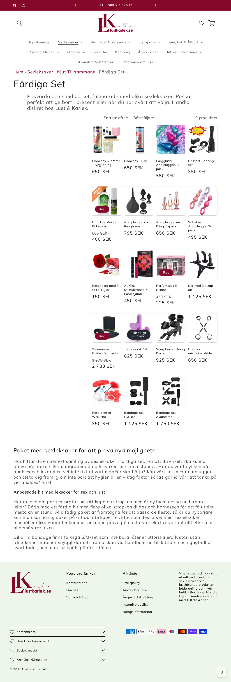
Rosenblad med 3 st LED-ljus (105, 288)
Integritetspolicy (135, 604)
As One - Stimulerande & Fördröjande (136, 290)
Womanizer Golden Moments (105, 351)
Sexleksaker (40, 72)
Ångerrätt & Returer (139, 597)
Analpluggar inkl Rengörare (136, 224)
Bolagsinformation (137, 612)
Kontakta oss (76, 583)
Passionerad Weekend (101, 415)
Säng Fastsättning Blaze (170, 351)
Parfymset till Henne (166, 288)
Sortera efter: (116, 117)
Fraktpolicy (131, 583)
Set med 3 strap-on (201, 288)
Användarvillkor (135, 590)
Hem (18, 72)
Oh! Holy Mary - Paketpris (104, 224)
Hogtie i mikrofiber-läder (200, 351)
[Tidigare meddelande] (76, 5)
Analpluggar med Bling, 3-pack (169, 224)
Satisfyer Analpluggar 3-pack (200, 226)
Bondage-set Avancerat (166, 415)
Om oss (72, 590)
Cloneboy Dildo (135, 161)
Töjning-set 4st (135, 349)
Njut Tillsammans (76, 72)
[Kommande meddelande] (155, 5)
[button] (19, 23)
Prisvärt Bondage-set (202, 163)
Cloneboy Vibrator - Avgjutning (106, 163)
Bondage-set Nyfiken (134, 415)
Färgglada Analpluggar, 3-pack (168, 165)
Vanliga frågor (77, 597)
